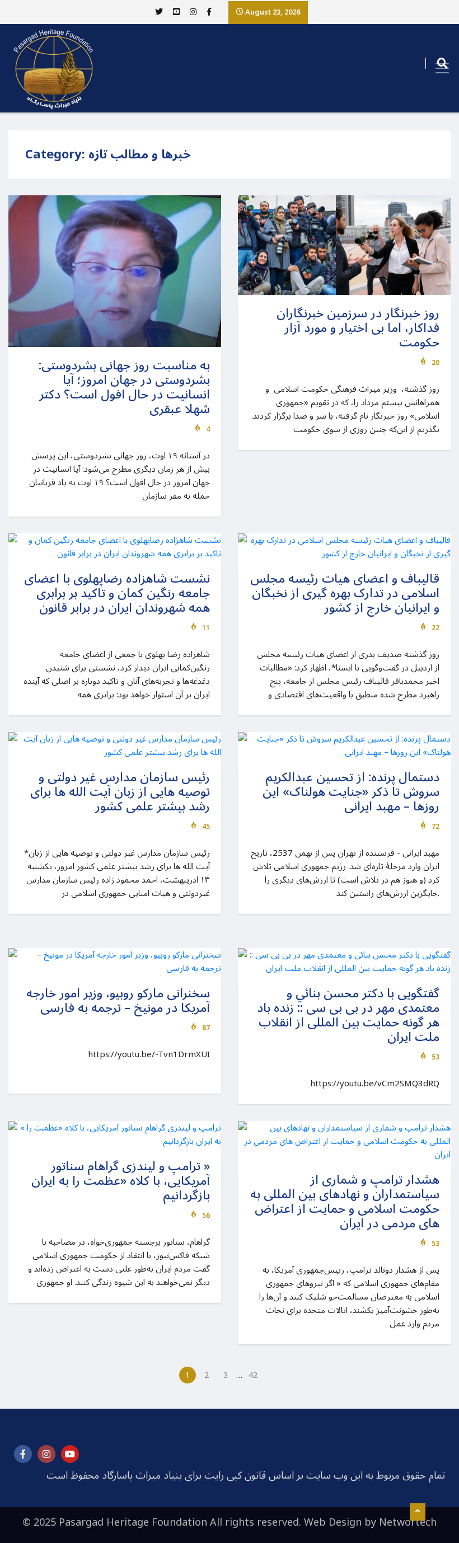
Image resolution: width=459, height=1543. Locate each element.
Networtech (408, 1522)
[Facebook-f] (23, 1454)
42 (253, 1375)
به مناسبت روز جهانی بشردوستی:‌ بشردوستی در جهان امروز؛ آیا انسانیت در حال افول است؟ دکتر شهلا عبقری (124, 387)
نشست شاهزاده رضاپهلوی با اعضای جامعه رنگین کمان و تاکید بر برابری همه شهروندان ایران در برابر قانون (117, 593)
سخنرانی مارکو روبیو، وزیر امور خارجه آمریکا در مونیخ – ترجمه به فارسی (118, 1001)
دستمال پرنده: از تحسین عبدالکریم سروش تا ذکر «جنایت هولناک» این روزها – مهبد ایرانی (351, 792)
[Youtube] (70, 1454)
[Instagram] (46, 1454)
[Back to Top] (417, 1512)
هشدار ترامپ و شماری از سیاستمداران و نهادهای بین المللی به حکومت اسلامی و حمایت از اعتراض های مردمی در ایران (344, 1201)
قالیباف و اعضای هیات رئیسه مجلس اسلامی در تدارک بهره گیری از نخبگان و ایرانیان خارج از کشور (344, 593)
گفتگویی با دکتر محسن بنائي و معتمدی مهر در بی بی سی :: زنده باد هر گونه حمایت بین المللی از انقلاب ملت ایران (348, 1015)
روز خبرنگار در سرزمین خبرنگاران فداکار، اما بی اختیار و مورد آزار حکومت (358, 328)
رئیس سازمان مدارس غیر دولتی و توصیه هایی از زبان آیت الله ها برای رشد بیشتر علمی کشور (120, 792)
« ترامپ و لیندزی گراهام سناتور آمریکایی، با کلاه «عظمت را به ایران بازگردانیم (120, 1180)
